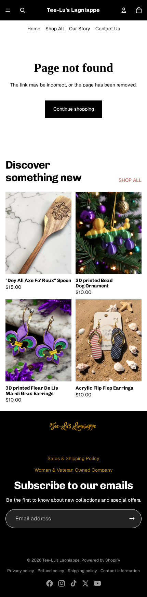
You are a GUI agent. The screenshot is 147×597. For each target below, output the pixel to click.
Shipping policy (82, 571)
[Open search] (22, 10)
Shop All (54, 29)
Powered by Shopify (100, 560)
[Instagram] (61, 583)
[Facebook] (49, 583)
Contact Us (107, 29)
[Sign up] (131, 518)
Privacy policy (20, 571)
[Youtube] (97, 583)
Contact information (120, 571)
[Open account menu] (123, 10)
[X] (85, 583)
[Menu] (8, 10)
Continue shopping (73, 109)
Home (33, 29)
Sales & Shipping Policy (73, 458)
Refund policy (51, 571)
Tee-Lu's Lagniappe (61, 560)
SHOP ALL (130, 180)
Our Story (79, 29)
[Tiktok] (73, 583)
